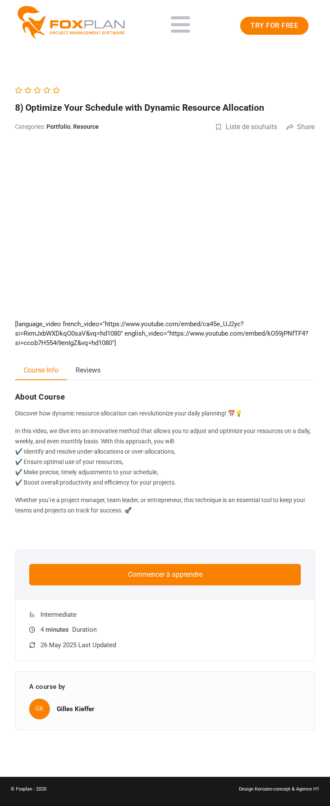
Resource (86, 126)
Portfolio (58, 126)
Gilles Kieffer (76, 709)
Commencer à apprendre (165, 574)
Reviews (88, 370)
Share (306, 127)
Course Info (41, 370)
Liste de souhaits (251, 127)
